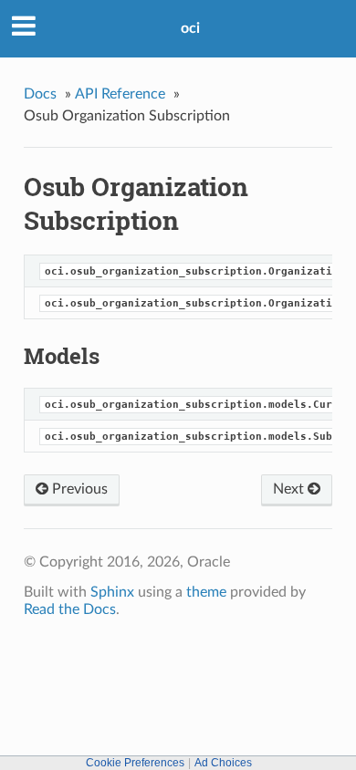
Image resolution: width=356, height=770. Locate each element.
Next (290, 489)
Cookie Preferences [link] (135, 762)
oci (190, 28)
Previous (78, 489)
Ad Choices (223, 762)
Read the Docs (70, 609)
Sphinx (112, 592)
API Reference (120, 94)
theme (206, 592)
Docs (40, 94)
